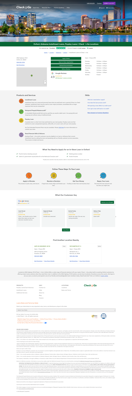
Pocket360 (109, 3)
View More (66, 230)
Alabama (58, 52)
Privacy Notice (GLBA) (60, 319)
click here (61, 127)
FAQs (68, 7)
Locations (64, 287)
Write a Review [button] (66, 69)
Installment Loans (21, 290)
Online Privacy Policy (46, 319)
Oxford (65, 52)
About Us (41, 293)
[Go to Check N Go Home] (23, 7)
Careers (41, 298)
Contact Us (42, 287)
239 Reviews (58, 78)
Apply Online (66, 58)
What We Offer (46, 7)
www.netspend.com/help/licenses (26, 388)
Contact (99, 3)
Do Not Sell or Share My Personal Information (30, 322)
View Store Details (49, 261)
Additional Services (21, 293)
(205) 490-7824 (74, 256)
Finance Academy (59, 7)
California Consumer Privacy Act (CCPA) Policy (90, 361)
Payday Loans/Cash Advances (25, 287)
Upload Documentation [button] (66, 65)
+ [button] (45, 81)
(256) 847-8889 (38, 256)
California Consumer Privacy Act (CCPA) (28, 321)
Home (45, 52)
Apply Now (36, 7)
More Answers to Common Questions (98, 113)
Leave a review (67, 78)
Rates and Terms (66, 290)
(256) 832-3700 (20, 62)
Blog (40, 295)
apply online (104, 276)
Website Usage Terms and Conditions (27, 319)
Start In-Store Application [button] (66, 62)
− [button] (45, 83)
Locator (52, 52)
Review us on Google (107, 202)
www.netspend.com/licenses (44, 372)
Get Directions (20, 65)
